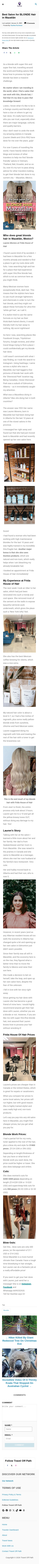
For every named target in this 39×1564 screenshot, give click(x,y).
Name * (8, 1425)
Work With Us (8, 1546)
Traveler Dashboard (10, 1530)
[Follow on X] (11, 1465)
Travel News (7, 1541)
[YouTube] (20, 1511)
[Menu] (3, 4)
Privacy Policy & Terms (11, 1495)
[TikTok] (17, 1511)
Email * (8, 1435)
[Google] (3, 1511)
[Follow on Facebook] (7, 1465)
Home (4, 1524)
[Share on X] (10, 53)
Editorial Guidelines (10, 1500)
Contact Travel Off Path (12, 1551)
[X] (13, 1511)
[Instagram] (10, 1511)
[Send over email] (18, 53)
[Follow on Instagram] (15, 1465)
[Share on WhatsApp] (14, 53)
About (4, 1535)
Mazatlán (6, 1310)
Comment (7, 1403)
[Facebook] (7, 1511)
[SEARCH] (36, 4)
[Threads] (24, 1511)
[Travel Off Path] (19, 4)
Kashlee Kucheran (16, 25)
